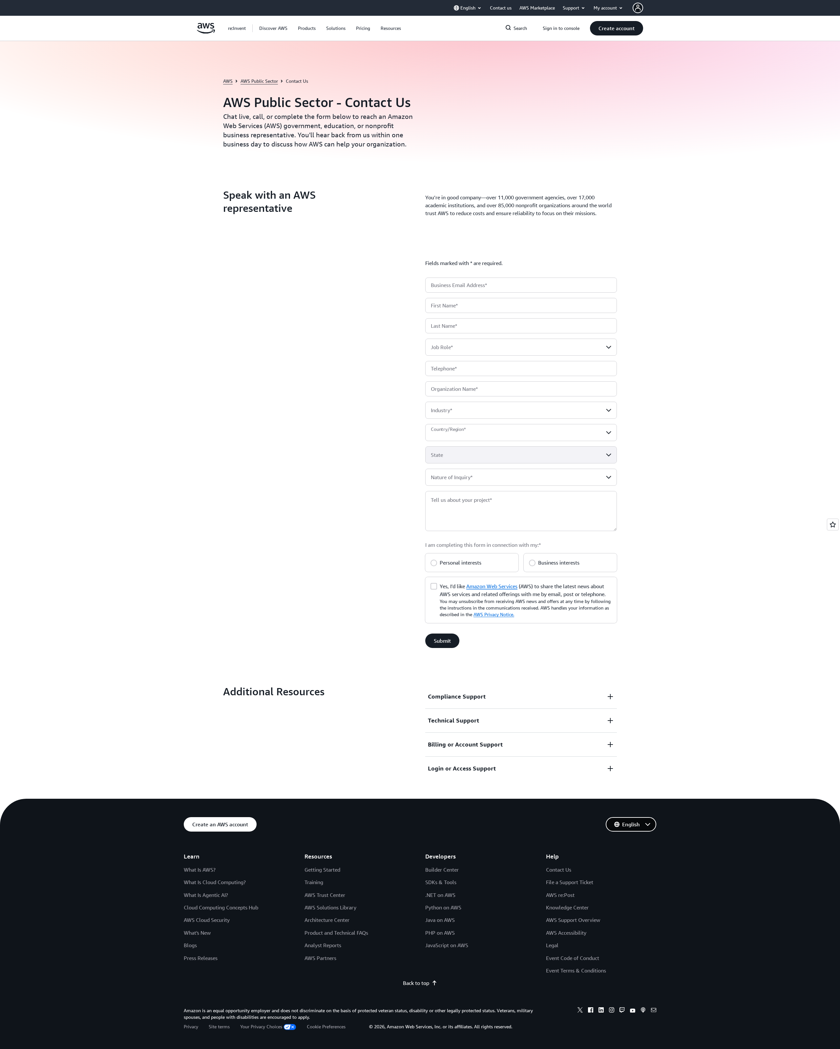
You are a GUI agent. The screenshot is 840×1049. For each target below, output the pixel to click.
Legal (552, 945)
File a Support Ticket (569, 882)
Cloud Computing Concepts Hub (221, 907)
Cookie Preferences (326, 1026)
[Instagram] (611, 1011)
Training (313, 882)
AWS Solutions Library (330, 907)
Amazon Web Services (491, 586)
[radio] (433, 562)
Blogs (190, 945)
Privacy (191, 1026)
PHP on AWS (440, 932)
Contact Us (558, 869)
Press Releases (201, 958)
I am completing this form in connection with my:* (483, 545)
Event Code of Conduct (572, 958)
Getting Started (322, 869)
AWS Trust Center (324, 895)
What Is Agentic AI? (206, 895)
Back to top (416, 983)
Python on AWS (443, 907)
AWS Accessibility (566, 932)
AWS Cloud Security (207, 920)
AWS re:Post (560, 895)
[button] (273, 28)
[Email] (653, 1011)
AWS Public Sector (259, 81)
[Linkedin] (601, 1011)
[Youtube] (632, 1011)
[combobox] (521, 347)
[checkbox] (433, 585)
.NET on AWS (440, 895)
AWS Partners (320, 958)
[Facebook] (590, 1011)
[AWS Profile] (638, 8)
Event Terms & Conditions (576, 970)
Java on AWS (440, 920)
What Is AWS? (200, 869)
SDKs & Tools (440, 882)
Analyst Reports (322, 945)
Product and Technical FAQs (336, 932)
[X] (580, 1011)
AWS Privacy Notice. (493, 614)
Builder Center (442, 869)
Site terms (219, 1026)
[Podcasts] (643, 1011)
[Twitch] (622, 1011)
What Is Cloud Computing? (215, 882)
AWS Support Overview (573, 920)
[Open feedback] (833, 524)
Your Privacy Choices (261, 1026)
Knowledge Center (567, 907)
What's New (197, 932)
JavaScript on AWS (446, 945)
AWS (228, 81)
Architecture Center (326, 920)
